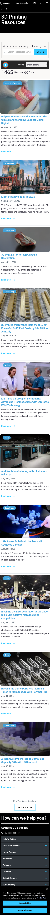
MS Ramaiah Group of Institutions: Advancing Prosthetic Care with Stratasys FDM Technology (25, 402)
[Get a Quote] (34, 3)
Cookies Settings (25, 903)
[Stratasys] (5, 3)
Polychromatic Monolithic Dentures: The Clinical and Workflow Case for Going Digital (24, 120)
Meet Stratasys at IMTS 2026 (18, 196)
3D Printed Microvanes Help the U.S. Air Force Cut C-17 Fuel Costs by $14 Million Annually (24, 328)
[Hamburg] (47, 3)
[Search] (41, 3)
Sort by (21, 64)
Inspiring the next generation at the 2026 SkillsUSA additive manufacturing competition (24, 615)
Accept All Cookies (25, 910)
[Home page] (6, 9)
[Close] (47, 889)
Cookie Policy (42, 898)
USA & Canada (22, 3)
